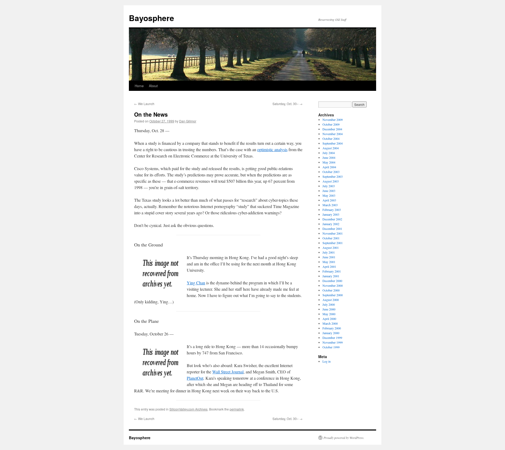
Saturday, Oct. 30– (287, 103)
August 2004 (330, 148)
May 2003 (328, 195)
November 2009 (332, 119)
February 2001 (331, 271)
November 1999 (332, 342)
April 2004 (329, 167)
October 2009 (331, 124)
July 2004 (328, 153)
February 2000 (331, 328)
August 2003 (330, 181)
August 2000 (330, 300)
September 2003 (332, 176)
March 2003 (330, 205)
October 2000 (331, 290)
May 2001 (328, 262)
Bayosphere (151, 17)
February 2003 (331, 209)
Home (139, 85)
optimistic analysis (272, 149)
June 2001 (328, 257)
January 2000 (330, 333)
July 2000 (328, 304)
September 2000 (332, 295)
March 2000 (330, 323)
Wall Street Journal (228, 371)
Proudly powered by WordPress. (344, 438)
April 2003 (329, 200)
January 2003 (330, 214)
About (153, 85)
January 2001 (330, 276)
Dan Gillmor (187, 121)
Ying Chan (196, 282)
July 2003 (328, 186)
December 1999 (332, 337)
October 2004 (331, 138)
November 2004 (332, 134)
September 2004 (332, 143)
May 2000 (328, 314)
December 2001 (332, 228)
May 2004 (328, 162)
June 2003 (328, 191)
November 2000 (332, 285)
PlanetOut (195, 378)
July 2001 (328, 252)
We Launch (144, 103)
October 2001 (331, 238)
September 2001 (332, 243)
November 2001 (332, 233)
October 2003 (331, 172)
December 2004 (332, 129)
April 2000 (329, 319)
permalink (237, 409)
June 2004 (328, 157)
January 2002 (330, 224)
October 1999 (331, 347)
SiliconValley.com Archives (188, 409)
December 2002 (332, 219)
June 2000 (328, 309)
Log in (326, 361)
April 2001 (329, 266)
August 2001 (330, 247)
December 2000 (332, 281)
